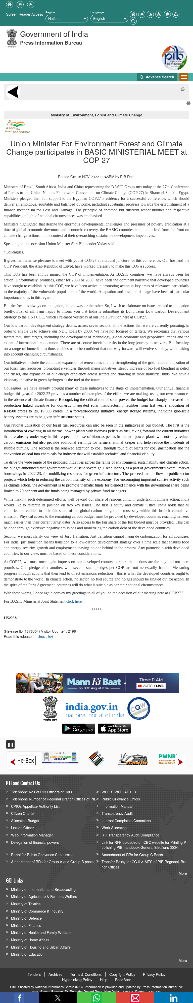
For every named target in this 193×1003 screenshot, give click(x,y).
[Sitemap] (176, 13)
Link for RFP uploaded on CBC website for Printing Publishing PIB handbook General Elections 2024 (144, 844)
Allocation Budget (25, 820)
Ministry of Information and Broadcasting (43, 889)
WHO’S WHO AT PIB (119, 791)
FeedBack (123, 979)
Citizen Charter (23, 813)
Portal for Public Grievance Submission (42, 854)
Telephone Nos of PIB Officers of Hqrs (41, 791)
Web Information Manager (32, 834)
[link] (97, 682)
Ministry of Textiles (25, 903)
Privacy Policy (154, 974)
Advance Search (159, 76)
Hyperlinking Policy (77, 979)
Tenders (34, 974)
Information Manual (117, 806)
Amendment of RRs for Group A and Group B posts (52, 861)
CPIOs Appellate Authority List (35, 806)
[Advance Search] (133, 20)
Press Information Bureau (51, 42)
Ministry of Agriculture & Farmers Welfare (44, 896)
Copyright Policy (122, 974)
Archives (55, 974)
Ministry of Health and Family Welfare (41, 932)
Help (103, 979)
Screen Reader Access (24, 14)
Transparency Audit (117, 813)
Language (97, 12)
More (183, 873)
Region (50, 12)
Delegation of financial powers (35, 842)
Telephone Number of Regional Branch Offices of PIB (53, 798)
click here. (74, 601)
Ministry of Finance (26, 925)
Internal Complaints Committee (126, 820)
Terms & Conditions (86, 974)
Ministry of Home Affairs (30, 939)
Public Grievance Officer (121, 798)
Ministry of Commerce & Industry (37, 911)
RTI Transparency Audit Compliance (130, 834)
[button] (159, 13)
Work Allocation (114, 827)
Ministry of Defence (26, 918)
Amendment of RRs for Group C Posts (132, 854)
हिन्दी (51, 636)
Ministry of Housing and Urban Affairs (41, 947)
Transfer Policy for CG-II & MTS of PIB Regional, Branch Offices (144, 864)
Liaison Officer (22, 827)
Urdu (41, 636)
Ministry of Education (27, 954)
